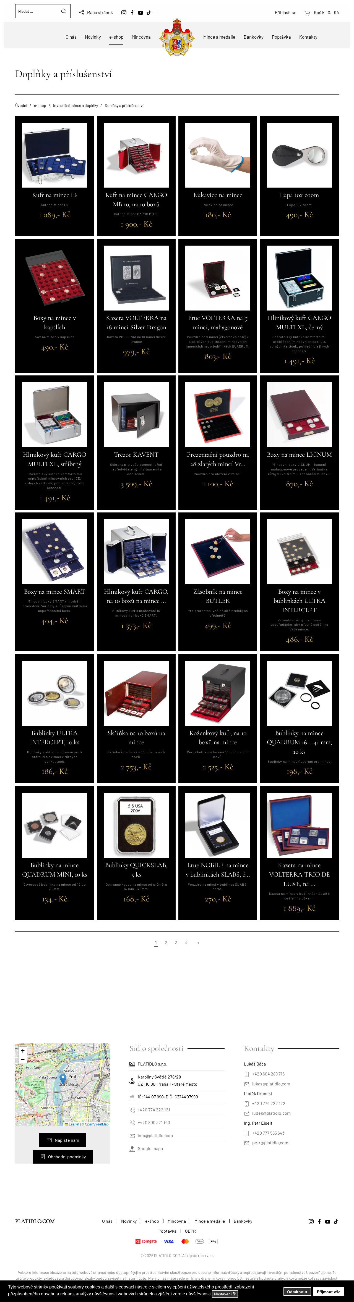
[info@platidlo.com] (132, 1135)
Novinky (93, 37)
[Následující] (197, 942)
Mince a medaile (219, 37)
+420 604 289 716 (268, 1073)
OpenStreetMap (97, 1124)
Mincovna (141, 37)
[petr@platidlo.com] (246, 1142)
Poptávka (281, 37)
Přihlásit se (285, 12)
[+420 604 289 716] (246, 1073)
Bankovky (254, 37)
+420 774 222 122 (268, 1103)
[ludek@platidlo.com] (246, 1113)
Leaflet (73, 1124)
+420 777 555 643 (268, 1132)
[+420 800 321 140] (132, 1122)
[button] (62, 1079)
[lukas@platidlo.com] (246, 1083)
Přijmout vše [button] (328, 1292)
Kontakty (308, 37)
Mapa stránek (100, 12)
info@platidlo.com (155, 1135)
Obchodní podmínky (67, 1156)
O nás (71, 37)
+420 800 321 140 (154, 1122)
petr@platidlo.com (270, 1142)
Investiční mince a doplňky (75, 105)
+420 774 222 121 (154, 1109)
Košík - (326, 12)
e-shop (116, 37)
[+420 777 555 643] (246, 1132)
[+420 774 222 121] (132, 1109)
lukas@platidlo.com (271, 1083)
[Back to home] (177, 37)
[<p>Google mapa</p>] (132, 1148)
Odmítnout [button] (297, 1292)
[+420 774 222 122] (246, 1103)
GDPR (190, 1230)
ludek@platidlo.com (271, 1113)
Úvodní (21, 105)
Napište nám (67, 1140)
